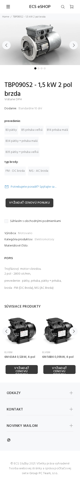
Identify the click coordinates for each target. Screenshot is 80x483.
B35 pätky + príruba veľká (22, 152)
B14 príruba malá (57, 130)
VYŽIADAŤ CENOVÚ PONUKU (29, 202)
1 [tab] (35, 68)
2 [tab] (38, 68)
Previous (6, 45)
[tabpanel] (40, 42)
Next (73, 45)
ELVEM (8, 352)
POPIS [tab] (8, 258)
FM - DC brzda (15, 170)
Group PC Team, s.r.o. (43, 473)
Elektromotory (44, 239)
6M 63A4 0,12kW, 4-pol (19, 357)
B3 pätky (11, 130)
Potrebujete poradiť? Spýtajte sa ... (33, 186)
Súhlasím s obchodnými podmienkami (35, 221)
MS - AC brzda (38, 170)
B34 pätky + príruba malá (22, 141)
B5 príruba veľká (31, 130)
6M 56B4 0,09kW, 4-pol (58, 357)
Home (5, 17)
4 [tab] (45, 68)
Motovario (25, 233)
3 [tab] (41, 68)
